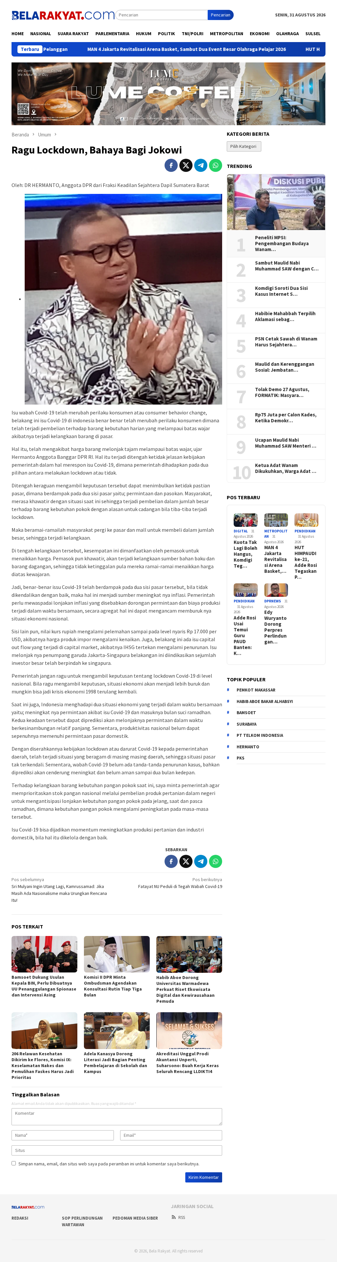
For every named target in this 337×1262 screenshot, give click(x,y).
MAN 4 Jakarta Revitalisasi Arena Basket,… (275, 559)
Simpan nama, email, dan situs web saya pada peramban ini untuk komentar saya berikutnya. (108, 1164)
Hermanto (248, 747)
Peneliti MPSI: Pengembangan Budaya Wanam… (282, 243)
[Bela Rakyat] (63, 14)
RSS (181, 1217)
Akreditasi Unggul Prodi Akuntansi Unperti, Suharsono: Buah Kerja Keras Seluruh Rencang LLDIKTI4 (187, 1062)
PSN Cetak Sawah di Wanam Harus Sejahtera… (286, 342)
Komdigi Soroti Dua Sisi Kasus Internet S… (281, 291)
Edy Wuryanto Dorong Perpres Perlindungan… (275, 627)
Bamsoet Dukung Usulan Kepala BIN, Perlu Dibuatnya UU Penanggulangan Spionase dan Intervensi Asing (44, 986)
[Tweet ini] (186, 165)
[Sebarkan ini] (171, 165)
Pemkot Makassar (256, 690)
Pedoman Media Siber (135, 1218)
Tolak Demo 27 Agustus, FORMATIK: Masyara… (282, 392)
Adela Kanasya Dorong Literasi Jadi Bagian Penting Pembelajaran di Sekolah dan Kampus (115, 1062)
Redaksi (20, 1218)
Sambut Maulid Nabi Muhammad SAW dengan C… (287, 266)
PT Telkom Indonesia (260, 735)
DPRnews (272, 601)
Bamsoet (246, 712)
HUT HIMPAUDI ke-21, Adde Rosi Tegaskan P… (306, 562)
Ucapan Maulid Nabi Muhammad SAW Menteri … (285, 443)
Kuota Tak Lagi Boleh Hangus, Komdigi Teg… (245, 554)
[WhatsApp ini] (215, 165)
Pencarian (220, 15)
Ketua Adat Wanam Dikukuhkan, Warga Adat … (285, 468)
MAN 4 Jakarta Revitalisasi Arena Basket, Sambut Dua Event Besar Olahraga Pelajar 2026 (142, 49)
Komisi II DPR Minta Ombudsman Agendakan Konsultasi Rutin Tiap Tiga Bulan (113, 986)
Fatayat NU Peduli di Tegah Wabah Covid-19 (180, 882)
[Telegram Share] (200, 165)
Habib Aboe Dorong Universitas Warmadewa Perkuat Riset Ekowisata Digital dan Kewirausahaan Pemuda (185, 989)
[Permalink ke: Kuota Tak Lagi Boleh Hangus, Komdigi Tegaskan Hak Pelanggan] (246, 520)
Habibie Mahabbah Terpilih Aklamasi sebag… (285, 316)
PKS (241, 758)
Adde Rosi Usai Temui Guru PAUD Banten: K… (245, 635)
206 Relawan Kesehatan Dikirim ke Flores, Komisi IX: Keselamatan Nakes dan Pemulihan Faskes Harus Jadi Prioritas (43, 1065)
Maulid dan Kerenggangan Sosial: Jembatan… (284, 367)
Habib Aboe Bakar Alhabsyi (265, 701)
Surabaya (246, 724)
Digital (241, 531)
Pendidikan (305, 531)
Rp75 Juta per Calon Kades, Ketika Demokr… (286, 418)
